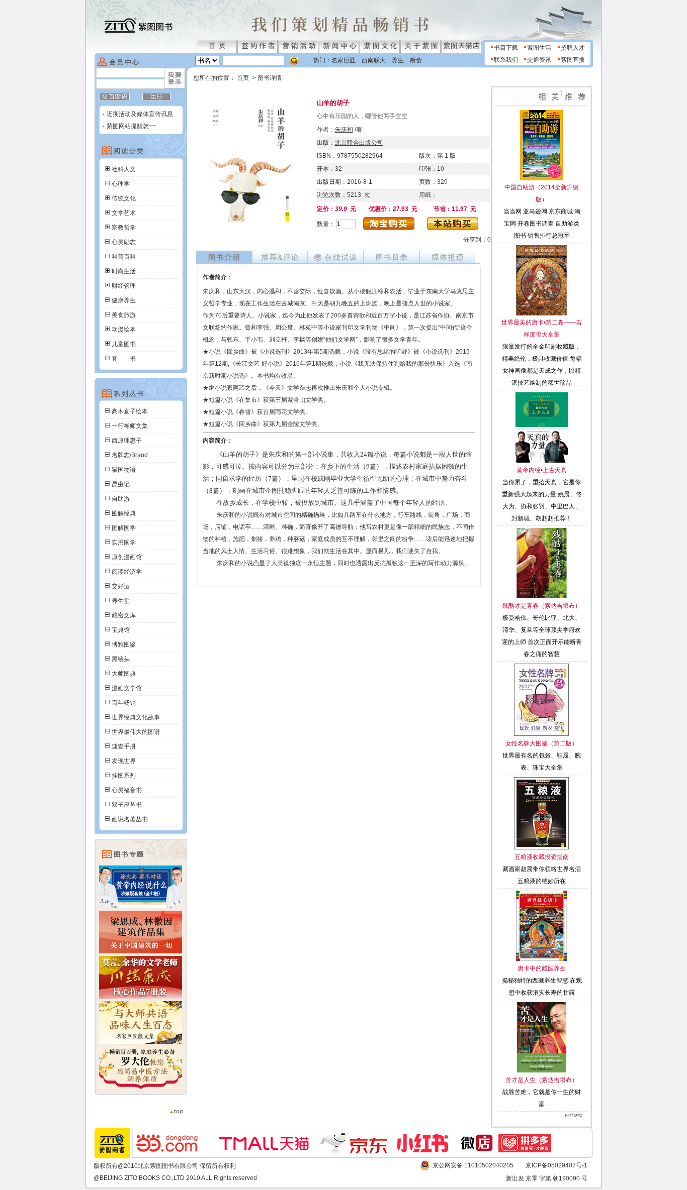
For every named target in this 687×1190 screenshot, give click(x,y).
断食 (416, 60)
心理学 (121, 183)
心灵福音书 (127, 790)
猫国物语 (124, 469)
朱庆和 (344, 129)
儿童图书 (124, 344)
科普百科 (124, 256)
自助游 (121, 498)
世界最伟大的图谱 (136, 731)
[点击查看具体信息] (541, 178)
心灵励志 (124, 242)
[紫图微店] (477, 1150)
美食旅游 (124, 314)
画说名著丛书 (130, 819)
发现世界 (124, 761)
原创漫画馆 (127, 557)
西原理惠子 (127, 440)
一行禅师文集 (130, 425)
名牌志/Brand (130, 455)
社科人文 (124, 169)
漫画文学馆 (127, 688)
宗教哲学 (124, 227)
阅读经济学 (127, 571)
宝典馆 (121, 629)
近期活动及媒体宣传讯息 (139, 114)
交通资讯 (539, 59)
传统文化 (124, 198)
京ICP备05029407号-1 (556, 1165)
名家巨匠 (343, 60)
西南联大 (374, 60)
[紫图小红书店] (427, 1150)
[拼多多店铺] (530, 1150)
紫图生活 (539, 47)
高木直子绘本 (130, 411)
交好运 (121, 586)
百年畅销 (124, 702)
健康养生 (124, 300)
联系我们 (506, 59)
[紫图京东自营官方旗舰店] (358, 1151)
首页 (243, 77)
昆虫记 (121, 484)
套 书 (124, 358)
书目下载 (506, 47)
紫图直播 (573, 59)
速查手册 (124, 746)
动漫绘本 (124, 329)
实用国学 (124, 542)
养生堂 (121, 600)
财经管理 (124, 285)
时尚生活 (124, 271)
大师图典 (124, 673)
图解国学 (124, 527)
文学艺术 (124, 213)
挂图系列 (124, 775)
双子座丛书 (127, 804)
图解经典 (124, 513)
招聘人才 (573, 47)
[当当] (172, 1150)
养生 (398, 60)
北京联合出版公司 (359, 142)
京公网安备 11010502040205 (473, 1165)
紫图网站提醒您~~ (131, 126)
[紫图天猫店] (264, 1151)
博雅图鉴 (124, 644)
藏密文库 (124, 615)
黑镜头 (121, 659)
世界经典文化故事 (136, 717)
